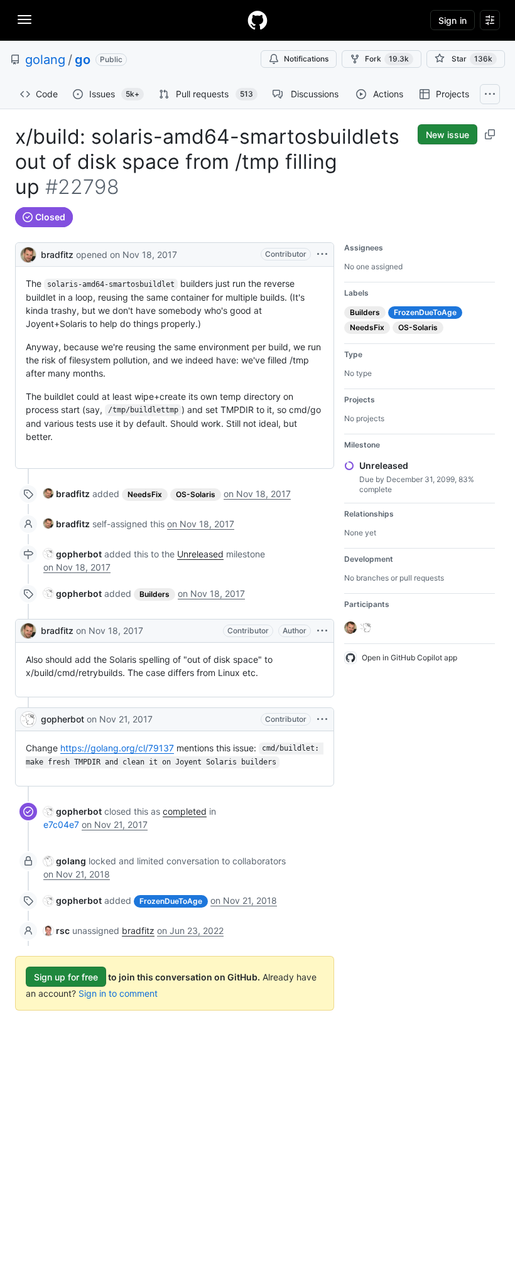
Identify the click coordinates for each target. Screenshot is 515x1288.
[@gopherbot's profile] (28, 719)
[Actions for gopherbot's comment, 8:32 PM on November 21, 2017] (322, 719)
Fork (387, 58)
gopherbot (62, 719)
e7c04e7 (61, 824)
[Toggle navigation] (24, 19)
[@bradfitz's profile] (28, 253)
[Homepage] (257, 20)
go (82, 59)
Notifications (306, 58)
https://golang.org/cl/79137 (117, 748)
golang (45, 59)
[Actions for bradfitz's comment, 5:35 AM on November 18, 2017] (322, 631)
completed (185, 811)
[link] (66, 493)
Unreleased (200, 554)
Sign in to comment (118, 993)
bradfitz (57, 254)
